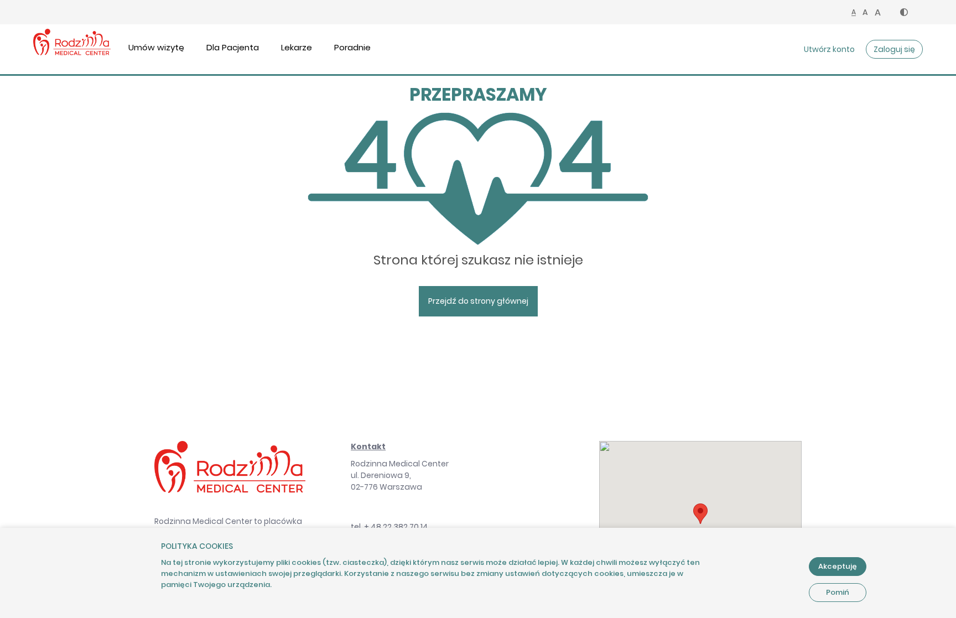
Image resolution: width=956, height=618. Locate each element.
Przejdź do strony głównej (478, 301)
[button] (904, 12)
